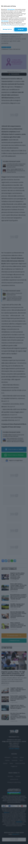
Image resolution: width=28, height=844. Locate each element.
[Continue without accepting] (26, 2)
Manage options (7, 29)
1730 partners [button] (11, 9)
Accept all (20, 29)
